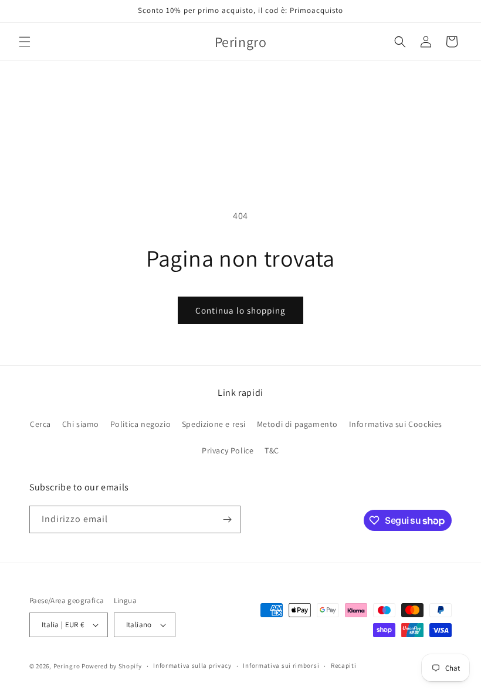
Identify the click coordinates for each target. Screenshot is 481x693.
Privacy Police (227, 450)
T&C (272, 450)
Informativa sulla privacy (192, 665)
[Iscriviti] (227, 519)
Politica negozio (140, 424)
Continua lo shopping (240, 310)
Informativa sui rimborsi (281, 665)
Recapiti (344, 665)
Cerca (40, 424)
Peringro (66, 666)
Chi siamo (80, 424)
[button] (25, 42)
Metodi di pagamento (297, 424)
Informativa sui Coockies (395, 424)
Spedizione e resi (214, 424)
